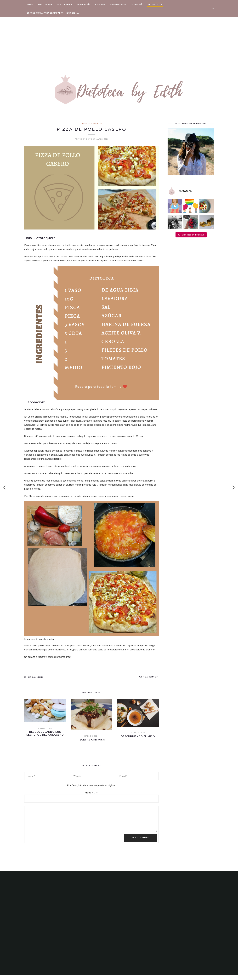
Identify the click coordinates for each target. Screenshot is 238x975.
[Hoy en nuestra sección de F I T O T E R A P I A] (206, 222)
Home (30, 4)
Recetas (100, 4)
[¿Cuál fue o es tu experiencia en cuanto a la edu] (190, 206)
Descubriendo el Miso (138, 736)
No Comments (36, 677)
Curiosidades (118, 4)
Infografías (64, 4)
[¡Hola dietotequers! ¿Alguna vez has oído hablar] (175, 206)
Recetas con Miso (91, 739)
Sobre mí (136, 4)
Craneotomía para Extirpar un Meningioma (53, 13)
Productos (155, 4)
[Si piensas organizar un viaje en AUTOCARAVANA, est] (175, 222)
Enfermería (83, 4)
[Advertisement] (119, 41)
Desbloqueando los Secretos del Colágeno (45, 733)
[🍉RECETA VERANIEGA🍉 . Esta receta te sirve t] (206, 206)
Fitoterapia (45, 4)
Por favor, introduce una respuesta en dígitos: (91, 785)
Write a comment (149, 677)
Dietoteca (86, 123)
